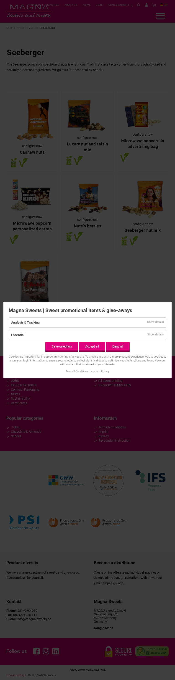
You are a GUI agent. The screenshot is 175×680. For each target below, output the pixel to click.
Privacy (105, 371)
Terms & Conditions (77, 371)
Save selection (62, 346)
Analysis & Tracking (25, 322)
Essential (18, 335)
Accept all (92, 346)
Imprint (94, 371)
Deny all (117, 346)
